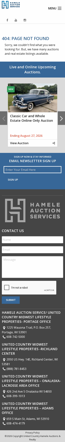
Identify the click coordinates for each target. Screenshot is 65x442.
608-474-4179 (15, 423)
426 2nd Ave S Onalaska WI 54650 (29, 391)
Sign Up (13, 179)
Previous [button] (3, 118)
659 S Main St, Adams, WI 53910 (27, 419)
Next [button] (61, 118)
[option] (32, 118)
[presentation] (29, 288)
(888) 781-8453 (16, 369)
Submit (11, 300)
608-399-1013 (15, 396)
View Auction (19, 143)
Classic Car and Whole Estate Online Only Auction (31, 118)
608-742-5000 (15, 337)
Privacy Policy (32, 432)
